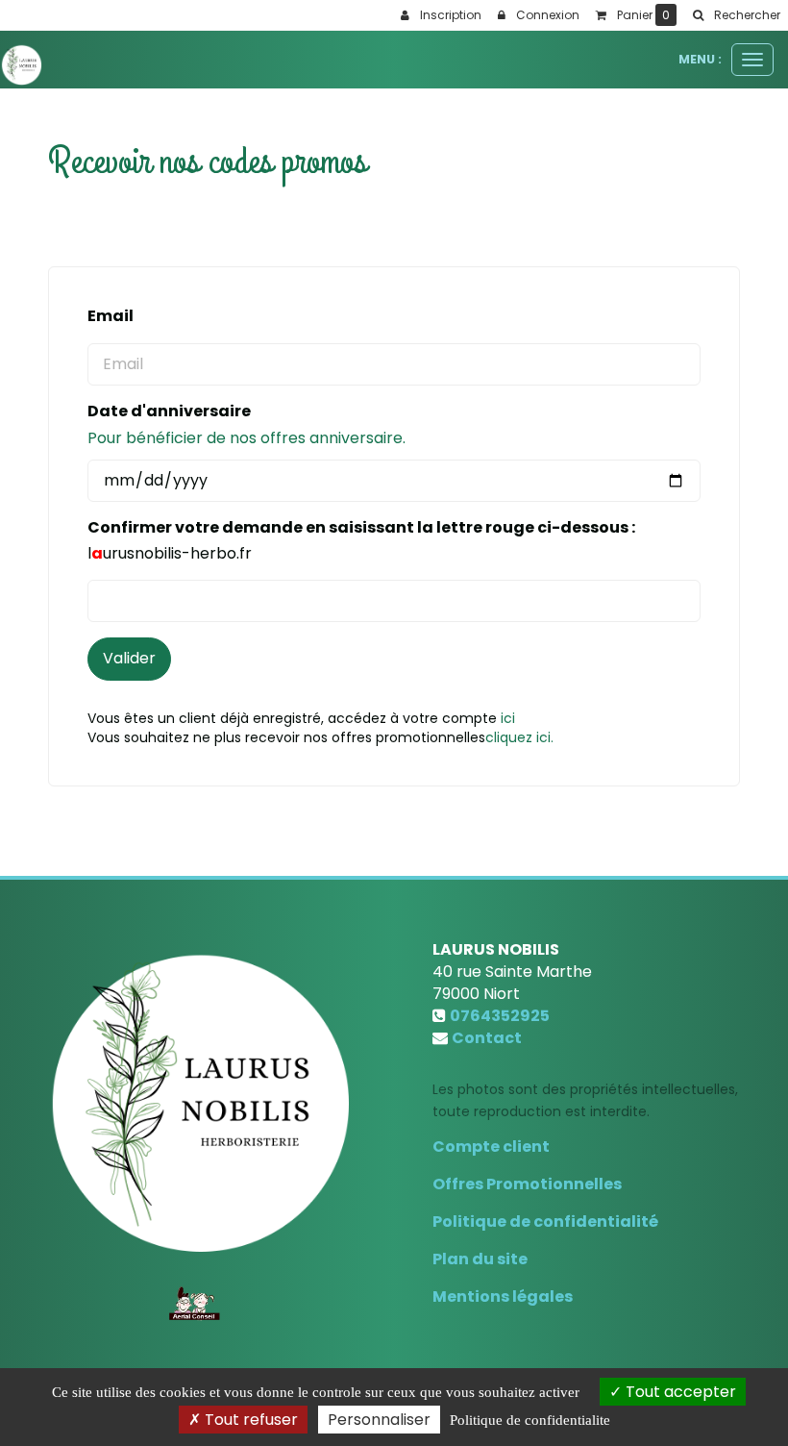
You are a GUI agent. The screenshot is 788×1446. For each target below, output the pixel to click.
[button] (736, 15)
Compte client (491, 1146)
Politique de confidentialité (545, 1221)
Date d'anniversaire (169, 411)
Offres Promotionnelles (527, 1184)
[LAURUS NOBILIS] (21, 64)
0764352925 (500, 1016)
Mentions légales (502, 1296)
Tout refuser (249, 1420)
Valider (129, 658)
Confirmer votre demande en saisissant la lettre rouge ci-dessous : (361, 527)
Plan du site (480, 1259)
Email (110, 316)
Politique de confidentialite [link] (530, 1420)
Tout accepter (679, 1392)
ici (508, 718)
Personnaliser (379, 1420)
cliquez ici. (519, 737)
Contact (487, 1038)
